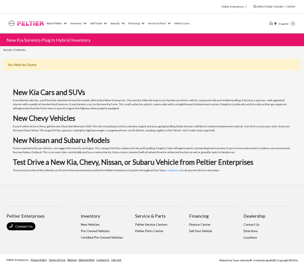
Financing (199, 216)
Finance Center (200, 224)
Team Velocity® (242, 260)
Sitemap (72, 260)
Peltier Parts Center (149, 231)
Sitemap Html (87, 260)
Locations (250, 237)
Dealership (254, 216)
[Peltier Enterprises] (25, 23)
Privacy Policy (39, 260)
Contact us (173, 170)
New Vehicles (90, 224)
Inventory (90, 216)
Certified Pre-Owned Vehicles (102, 237)
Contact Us (24, 226)
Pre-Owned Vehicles (95, 231)
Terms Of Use (57, 260)
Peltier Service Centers (151, 224)
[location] (276, 23)
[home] (272, 23)
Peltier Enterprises (17, 260)
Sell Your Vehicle (200, 231)
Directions (250, 231)
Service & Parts (150, 216)
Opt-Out (116, 260)
